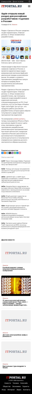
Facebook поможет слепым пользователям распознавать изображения (14, 269)
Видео (19, 390)
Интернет (11, 390)
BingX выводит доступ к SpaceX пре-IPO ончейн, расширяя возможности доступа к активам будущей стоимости (15, 207)
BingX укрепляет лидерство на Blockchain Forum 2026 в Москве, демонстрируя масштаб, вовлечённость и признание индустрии (15, 198)
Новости (14, 25)
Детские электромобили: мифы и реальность (15, 335)
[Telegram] (7, 153)
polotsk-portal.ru (19, 119)
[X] (10, 153)
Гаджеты (25, 386)
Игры (4, 390)
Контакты (26, 390)
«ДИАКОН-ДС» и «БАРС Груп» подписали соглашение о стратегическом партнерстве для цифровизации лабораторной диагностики (15, 179)
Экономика (16, 386)
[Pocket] (20, 153)
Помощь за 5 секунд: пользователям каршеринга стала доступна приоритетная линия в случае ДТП (15, 170)
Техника (16, 383)
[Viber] (12, 153)
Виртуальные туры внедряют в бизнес (14, 367)
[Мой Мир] (17, 153)
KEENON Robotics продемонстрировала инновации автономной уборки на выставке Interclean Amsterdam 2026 (15, 216)
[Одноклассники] (5, 153)
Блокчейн (24, 383)
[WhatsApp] (15, 153)
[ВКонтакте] (2, 153)
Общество (7, 386)
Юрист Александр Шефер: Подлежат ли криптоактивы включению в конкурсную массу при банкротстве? (15, 162)
